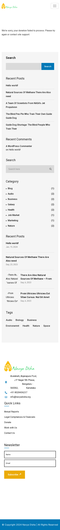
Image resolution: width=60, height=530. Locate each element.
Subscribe (13, 474)
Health (11, 209)
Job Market (13, 215)
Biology (20, 320)
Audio (11, 193)
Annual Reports (11, 411)
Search (11, 57)
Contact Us (9, 433)
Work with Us (10, 427)
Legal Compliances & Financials (19, 417)
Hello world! (12, 85)
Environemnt (12, 325)
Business (12, 199)
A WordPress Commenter (19, 146)
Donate (7, 422)
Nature (11, 225)
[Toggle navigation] (55, 6)
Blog (10, 188)
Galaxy (11, 204)
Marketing (13, 220)
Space (46, 325)
